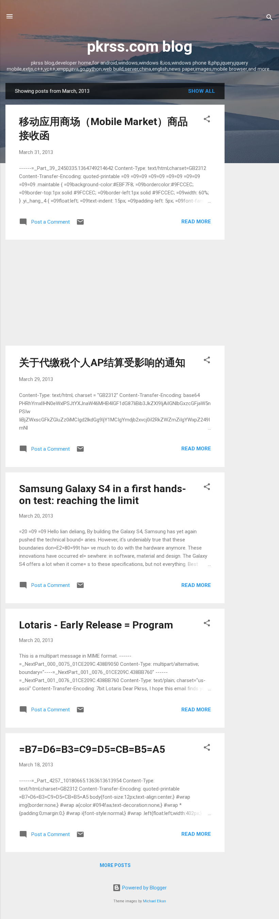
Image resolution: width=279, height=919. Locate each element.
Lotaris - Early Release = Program (96, 625)
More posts (115, 865)
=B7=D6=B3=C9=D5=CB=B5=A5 (92, 749)
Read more (196, 222)
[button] (207, 120)
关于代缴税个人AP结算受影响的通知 (102, 362)
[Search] (269, 18)
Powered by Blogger (144, 888)
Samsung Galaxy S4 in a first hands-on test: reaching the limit (102, 494)
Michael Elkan (154, 901)
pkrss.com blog (139, 46)
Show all (201, 91)
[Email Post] (80, 224)
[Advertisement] (252, 185)
